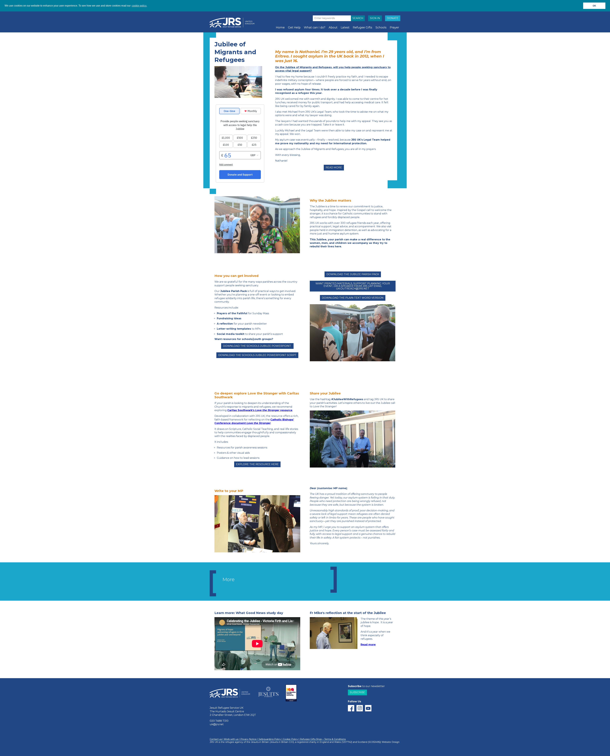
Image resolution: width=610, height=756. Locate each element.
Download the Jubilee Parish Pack (352, 274)
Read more (334, 167)
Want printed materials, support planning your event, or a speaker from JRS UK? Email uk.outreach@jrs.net (352, 286)
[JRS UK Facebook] (351, 708)
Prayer (394, 27)
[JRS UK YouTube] (368, 708)
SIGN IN (375, 18)
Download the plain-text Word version (352, 297)
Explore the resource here (257, 464)
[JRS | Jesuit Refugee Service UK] (233, 22)
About (333, 27)
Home (280, 27)
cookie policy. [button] (139, 5)
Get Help (294, 27)
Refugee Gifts (362, 27)
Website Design (391, 742)
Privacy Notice (248, 739)
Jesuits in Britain (260, 742)
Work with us (231, 739)
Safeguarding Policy (270, 739)
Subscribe (357, 692)
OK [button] (594, 5)
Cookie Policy (290, 739)
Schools (381, 27)
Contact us (216, 739)
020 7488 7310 (219, 720)
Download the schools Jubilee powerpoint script (257, 355)
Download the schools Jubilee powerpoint (257, 345)
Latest (345, 27)
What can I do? (314, 27)
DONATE (392, 18)
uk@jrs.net (217, 724)
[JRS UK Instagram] (359, 708)
